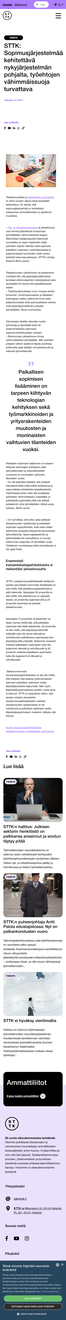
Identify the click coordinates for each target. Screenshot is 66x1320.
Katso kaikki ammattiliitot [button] (23, 1096)
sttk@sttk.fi (20, 1199)
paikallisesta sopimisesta (41, 197)
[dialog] (33, 1290)
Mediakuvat (21, 4)
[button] (33, 1314)
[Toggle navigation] (58, 15)
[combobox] (41, 4)
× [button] (62, 1265)
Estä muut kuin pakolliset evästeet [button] (33, 1306)
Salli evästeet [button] (33, 1298)
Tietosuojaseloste (50, 1291)
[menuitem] (61, 4)
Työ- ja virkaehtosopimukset (23, 227)
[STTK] (24, 15)
